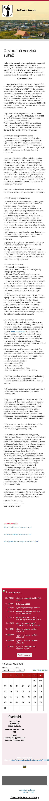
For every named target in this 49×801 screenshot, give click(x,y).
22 (34, 697)
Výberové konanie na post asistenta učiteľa (26, 647)
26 (17, 702)
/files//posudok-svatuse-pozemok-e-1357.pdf (21, 541)
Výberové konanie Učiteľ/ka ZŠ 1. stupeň (28, 599)
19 (17, 697)
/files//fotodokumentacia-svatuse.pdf (18, 527)
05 (17, 686)
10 (5, 691)
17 (5, 697)
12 (17, 691)
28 (28, 702)
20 (23, 697)
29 (34, 702)
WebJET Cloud (28, 792)
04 (11, 686)
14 (28, 691)
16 (40, 691)
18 (11, 697)
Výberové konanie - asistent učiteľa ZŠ (26, 630)
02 (40, 680)
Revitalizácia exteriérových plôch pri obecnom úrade (28, 612)
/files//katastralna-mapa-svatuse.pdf (17, 534)
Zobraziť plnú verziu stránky (24, 797)
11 (11, 691)
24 (5, 702)
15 (34, 691)
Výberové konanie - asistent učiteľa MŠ (26, 636)
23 (40, 697)
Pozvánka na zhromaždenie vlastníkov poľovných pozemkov (28, 618)
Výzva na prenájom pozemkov (27, 608)
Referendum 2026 (23, 604)
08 (34, 686)
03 (5, 686)
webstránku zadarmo (27, 790)
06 (23, 686)
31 (5, 708)
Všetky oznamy (24, 655)
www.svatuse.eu (18, 331)
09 (40, 686)
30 (40, 702)
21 (28, 697)
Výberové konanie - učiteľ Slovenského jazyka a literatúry (28, 624)
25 (11, 702)
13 (23, 691)
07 (28, 686)
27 (23, 702)
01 (34, 680)
